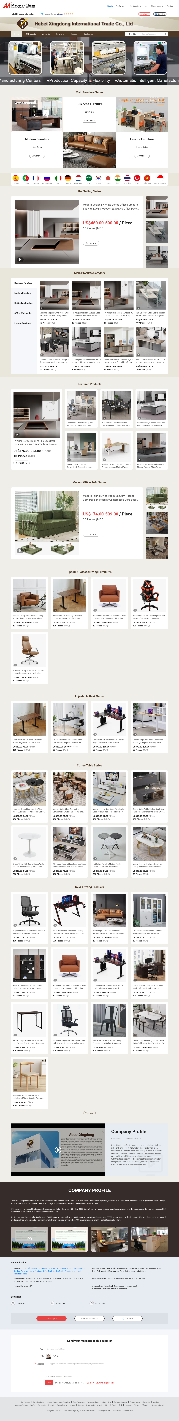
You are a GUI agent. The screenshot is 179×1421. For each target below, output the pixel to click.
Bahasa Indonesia (158, 1405)
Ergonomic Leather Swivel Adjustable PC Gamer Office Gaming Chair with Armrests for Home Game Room (149, 617)
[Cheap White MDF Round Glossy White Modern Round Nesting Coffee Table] (29, 844)
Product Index (135, 1402)
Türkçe (136, 1405)
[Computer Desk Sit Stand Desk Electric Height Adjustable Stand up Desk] (109, 719)
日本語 (114, 1405)
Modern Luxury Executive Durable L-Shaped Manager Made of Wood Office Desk (116, 465)
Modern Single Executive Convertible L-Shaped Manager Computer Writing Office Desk (79, 465)
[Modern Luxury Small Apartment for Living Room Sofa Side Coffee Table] (149, 844)
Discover (73, 34)
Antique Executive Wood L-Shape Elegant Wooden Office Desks (150, 465)
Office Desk (47, 1271)
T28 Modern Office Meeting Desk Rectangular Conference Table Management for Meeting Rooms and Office (80, 424)
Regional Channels (120, 1402)
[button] (87, 81)
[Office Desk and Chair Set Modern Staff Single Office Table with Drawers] (149, 965)
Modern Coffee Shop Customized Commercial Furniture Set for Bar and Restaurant (68, 810)
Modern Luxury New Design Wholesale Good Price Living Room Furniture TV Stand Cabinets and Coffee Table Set (108, 810)
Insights (156, 1402)
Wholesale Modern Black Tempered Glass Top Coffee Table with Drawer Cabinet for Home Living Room (69, 865)
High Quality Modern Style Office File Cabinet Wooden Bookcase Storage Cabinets (27, 987)
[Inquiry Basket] (146, 6)
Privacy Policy (128, 1411)
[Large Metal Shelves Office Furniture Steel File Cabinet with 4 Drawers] (149, 910)
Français (51, 1405)
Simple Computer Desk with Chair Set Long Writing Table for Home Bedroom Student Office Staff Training (28, 1042)
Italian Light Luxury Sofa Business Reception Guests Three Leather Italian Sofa (108, 932)
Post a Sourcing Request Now (100, 1383)
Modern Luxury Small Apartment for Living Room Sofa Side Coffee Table (147, 865)
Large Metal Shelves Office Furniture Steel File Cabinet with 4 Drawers (147, 932)
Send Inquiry (144, 14)
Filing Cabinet (70, 1271)
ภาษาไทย (128, 1405)
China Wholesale (79, 1402)
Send (49, 1382)
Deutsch (81, 1405)
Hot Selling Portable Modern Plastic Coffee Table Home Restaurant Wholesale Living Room (107, 865)
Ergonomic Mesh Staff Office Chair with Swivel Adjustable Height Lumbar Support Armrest (29, 932)
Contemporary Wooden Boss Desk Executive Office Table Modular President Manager (86, 362)
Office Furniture (33, 1268)
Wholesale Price (93, 1402)
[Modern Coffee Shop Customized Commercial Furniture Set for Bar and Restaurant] (69, 789)
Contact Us (88, 34)
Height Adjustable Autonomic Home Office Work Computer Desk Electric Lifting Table (67, 741)
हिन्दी (120, 1405)
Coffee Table (58, 1271)
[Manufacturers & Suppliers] (19, 5)
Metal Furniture (35, 1271)
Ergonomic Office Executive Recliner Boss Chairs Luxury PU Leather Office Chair (109, 617)
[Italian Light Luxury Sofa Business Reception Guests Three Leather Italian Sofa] (109, 910)
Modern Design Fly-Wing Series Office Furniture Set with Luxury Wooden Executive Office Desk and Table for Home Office (110, 207)
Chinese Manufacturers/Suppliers (58, 1402)
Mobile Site (146, 1402)
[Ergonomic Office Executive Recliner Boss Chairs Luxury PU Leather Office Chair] (109, 595)
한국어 (106, 1405)
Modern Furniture (63, 1268)
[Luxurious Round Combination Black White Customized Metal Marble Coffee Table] (29, 789)
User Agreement (104, 1411)
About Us (46, 34)
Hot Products (25, 1402)
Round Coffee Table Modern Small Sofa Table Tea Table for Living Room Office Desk (148, 810)
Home (16, 34)
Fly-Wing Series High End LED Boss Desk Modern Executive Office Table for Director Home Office (86, 315)
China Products (38, 1402)
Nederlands (90, 1405)
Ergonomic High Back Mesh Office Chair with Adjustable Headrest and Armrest (69, 1041)
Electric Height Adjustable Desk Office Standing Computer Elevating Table (148, 741)
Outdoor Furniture (21, 1271)
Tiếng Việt (145, 1405)
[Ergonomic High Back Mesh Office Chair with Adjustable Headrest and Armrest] (69, 1020)
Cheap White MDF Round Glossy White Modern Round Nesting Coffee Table (28, 865)
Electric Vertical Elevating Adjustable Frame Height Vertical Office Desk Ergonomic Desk (67, 617)
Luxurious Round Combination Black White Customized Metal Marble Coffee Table (28, 810)
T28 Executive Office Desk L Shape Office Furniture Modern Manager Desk (54, 362)
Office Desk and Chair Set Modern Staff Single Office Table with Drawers (148, 986)
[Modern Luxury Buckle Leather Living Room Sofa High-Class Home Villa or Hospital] (29, 595)
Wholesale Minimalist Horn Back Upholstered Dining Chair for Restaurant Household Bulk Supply (29, 1096)
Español (32, 1405)
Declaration (117, 1411)
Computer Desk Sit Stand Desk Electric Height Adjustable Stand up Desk (108, 741)
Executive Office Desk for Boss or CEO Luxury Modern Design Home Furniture (151, 362)
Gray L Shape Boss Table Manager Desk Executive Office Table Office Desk (118, 362)
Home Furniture (78, 1268)
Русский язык (62, 1405)
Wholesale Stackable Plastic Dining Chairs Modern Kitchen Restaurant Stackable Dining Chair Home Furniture (108, 1042)
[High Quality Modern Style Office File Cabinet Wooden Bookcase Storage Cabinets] (29, 965)
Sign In (110, 6)
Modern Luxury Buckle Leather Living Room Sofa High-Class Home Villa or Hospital (28, 617)
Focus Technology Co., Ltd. (72, 1411)
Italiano (72, 1405)
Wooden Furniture (48, 1268)
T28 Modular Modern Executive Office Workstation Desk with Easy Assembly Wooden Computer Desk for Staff (116, 424)
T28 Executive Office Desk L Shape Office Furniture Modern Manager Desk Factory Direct (151, 315)
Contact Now (91, 243)
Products (32, 34)
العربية (99, 1405)
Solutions (60, 34)
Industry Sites (106, 1402)
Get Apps (157, 6)
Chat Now (161, 14)
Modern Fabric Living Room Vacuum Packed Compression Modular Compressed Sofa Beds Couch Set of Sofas (110, 498)
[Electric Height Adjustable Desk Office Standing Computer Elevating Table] (149, 719)
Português (41, 1405)
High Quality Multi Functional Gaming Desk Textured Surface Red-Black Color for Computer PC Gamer (68, 932)
